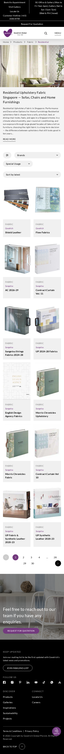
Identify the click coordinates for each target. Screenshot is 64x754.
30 (32, 563)
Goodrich (9, 228)
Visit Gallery (15, 7)
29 (24, 563)
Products (17, 42)
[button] (14, 746)
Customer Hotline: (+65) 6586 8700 (14, 17)
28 (55, 557)
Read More (9, 139)
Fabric (30, 42)
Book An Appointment (14, 2)
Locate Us (14, 11)
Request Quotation (54, 724)
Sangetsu (9, 286)
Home (6, 42)
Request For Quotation (32, 24)
